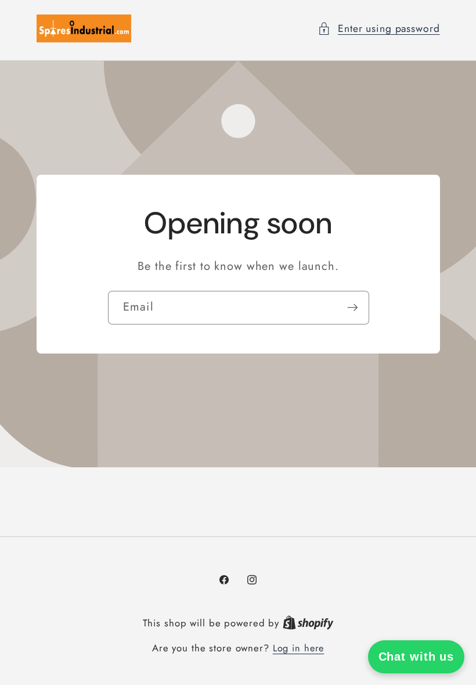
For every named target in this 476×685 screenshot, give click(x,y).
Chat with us (416, 656)
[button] (379, 28)
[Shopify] (308, 623)
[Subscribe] (352, 308)
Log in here (298, 648)
